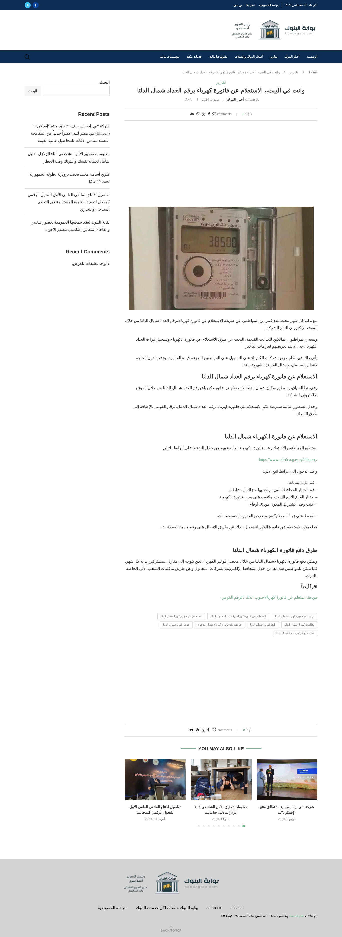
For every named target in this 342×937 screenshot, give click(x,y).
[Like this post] (214, 114)
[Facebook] (36, 5)
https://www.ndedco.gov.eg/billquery (288, 459)
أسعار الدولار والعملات (249, 56)
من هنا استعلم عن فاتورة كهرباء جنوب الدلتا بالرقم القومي (268, 597)
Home (313, 72)
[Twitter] (28, 5)
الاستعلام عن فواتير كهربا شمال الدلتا (181, 616)
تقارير (273, 56)
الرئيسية (312, 56)
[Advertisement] (221, 164)
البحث (105, 82)
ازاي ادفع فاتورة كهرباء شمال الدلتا (294, 616)
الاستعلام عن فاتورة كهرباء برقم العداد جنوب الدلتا (239, 616)
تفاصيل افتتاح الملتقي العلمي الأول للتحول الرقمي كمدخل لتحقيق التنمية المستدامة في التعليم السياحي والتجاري (69, 202)
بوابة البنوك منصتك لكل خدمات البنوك (167, 908)
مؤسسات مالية (169, 56)
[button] (131, 793)
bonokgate (296, 916)
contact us (214, 908)
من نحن (238, 5)
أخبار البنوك (292, 56)
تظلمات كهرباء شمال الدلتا (299, 624)
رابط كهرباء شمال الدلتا (263, 624)
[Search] (27, 57)
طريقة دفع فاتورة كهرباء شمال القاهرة (220, 624)
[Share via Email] (192, 114)
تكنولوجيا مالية (218, 56)
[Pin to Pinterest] (197, 114)
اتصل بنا (250, 5)
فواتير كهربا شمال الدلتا (176, 624)
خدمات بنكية (194, 56)
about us (237, 908)
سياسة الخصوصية (269, 5)
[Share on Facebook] (209, 114)
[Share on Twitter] (203, 114)
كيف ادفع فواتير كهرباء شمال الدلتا (295, 632)
